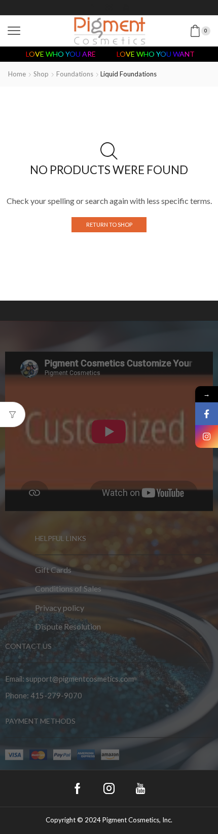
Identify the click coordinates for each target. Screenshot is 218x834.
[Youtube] (126, 8)
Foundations (74, 74)
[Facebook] (91, 8)
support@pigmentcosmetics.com (80, 678)
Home (17, 74)
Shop (41, 74)
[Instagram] (109, 8)
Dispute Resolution (68, 626)
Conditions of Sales (68, 588)
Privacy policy (59, 607)
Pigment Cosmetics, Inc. (137, 820)
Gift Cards (53, 569)
